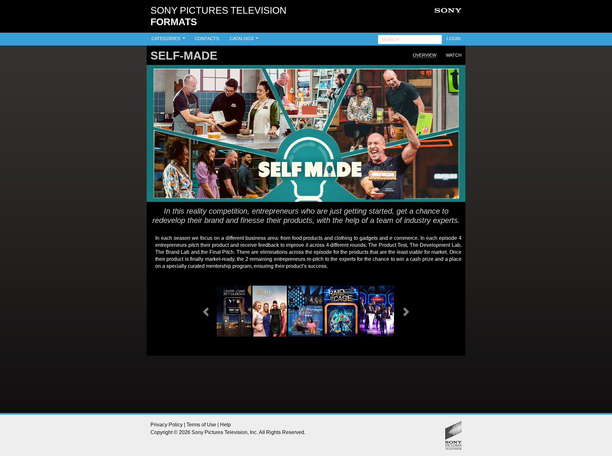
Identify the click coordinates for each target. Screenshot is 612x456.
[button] (206, 311)
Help (225, 424)
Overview (424, 55)
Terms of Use (201, 424)
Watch (454, 55)
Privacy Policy (166, 424)
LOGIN (454, 38)
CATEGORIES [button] (166, 38)
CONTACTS (207, 38)
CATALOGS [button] (242, 38)
